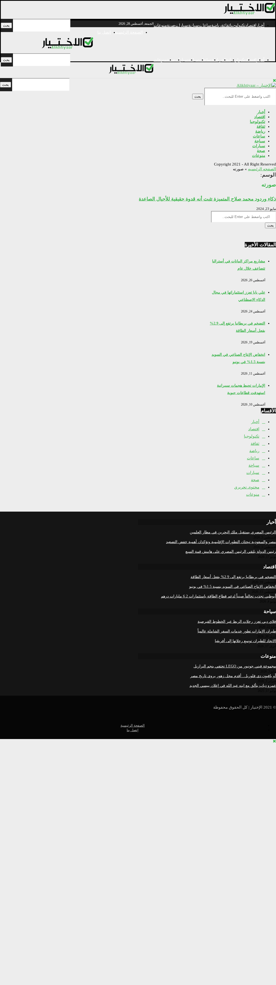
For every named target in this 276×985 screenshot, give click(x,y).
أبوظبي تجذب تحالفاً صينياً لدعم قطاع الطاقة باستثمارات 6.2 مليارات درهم (218, 596)
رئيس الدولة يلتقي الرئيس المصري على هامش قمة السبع (230, 552)
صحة (261, 150)
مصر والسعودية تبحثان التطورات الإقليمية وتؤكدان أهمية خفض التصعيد (221, 542)
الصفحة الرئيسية (129, 32)
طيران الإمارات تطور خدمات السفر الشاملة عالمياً (237, 631)
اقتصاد (250, 25)
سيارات (181, 25)
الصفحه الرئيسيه (262, 169)
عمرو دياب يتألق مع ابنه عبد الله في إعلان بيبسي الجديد (232, 686)
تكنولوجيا (237, 25)
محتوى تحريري (246, 487)
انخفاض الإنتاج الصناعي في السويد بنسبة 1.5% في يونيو (232, 587)
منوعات (160, 25)
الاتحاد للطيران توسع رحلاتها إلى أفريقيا (245, 641)
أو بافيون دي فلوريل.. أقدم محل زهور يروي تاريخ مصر (233, 676)
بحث (6, 25)
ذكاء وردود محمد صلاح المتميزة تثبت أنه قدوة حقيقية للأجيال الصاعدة (207, 199)
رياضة (216, 25)
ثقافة (225, 25)
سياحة (193, 25)
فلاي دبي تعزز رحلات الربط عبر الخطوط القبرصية (237, 622)
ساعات (205, 25)
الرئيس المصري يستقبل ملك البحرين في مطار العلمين (233, 532)
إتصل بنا (104, 32)
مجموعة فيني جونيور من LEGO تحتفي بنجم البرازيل (235, 666)
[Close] (274, 80)
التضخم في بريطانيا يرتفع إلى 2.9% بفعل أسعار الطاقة (233, 577)
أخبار (261, 112)
